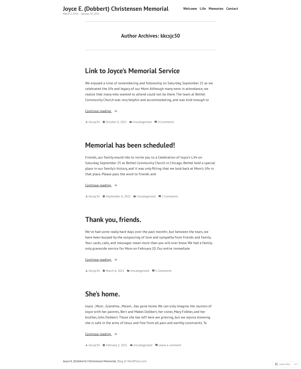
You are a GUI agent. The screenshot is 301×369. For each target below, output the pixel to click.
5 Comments (163, 270)
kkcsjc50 (94, 122)
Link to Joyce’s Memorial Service (132, 70)
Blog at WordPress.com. (132, 361)
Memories (216, 8)
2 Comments (170, 196)
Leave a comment (170, 345)
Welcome (190, 8)
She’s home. (102, 293)
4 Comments (166, 122)
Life (203, 8)
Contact (232, 8)
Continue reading (98, 111)
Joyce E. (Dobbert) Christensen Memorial (115, 9)
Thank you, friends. (113, 219)
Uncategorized (142, 122)
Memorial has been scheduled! (130, 144)
